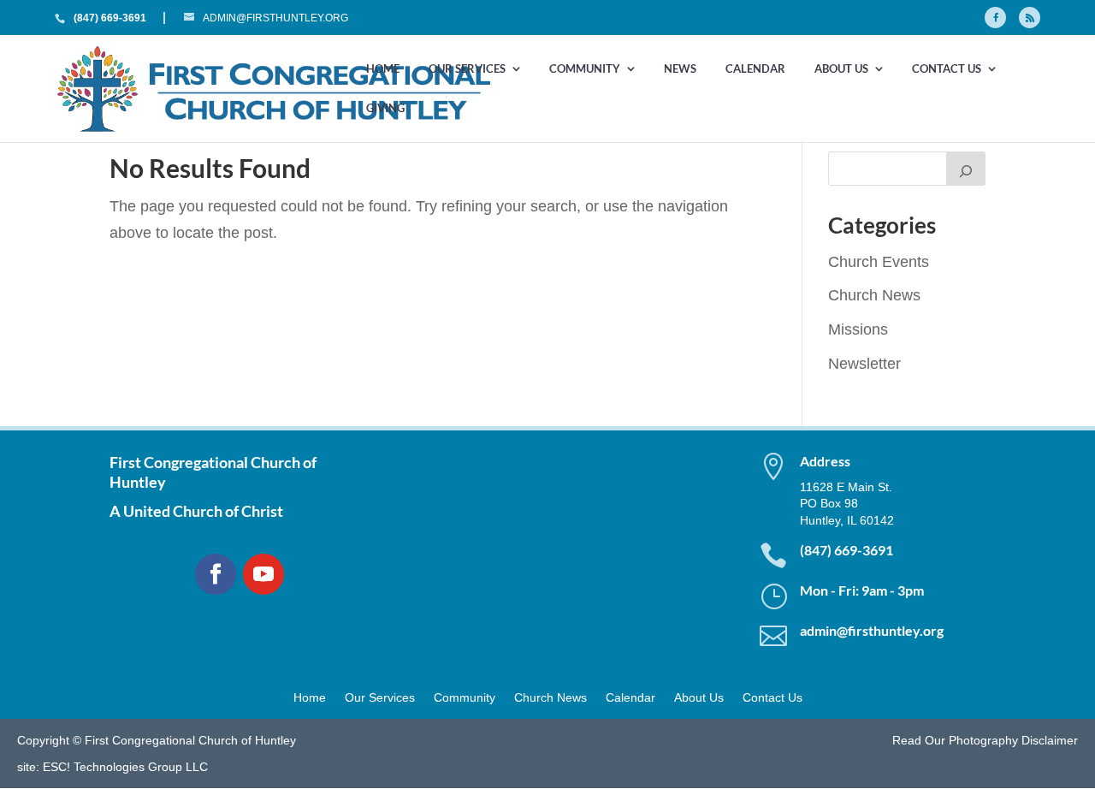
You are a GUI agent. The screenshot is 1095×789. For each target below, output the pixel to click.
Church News (874, 295)
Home (383, 69)
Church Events (878, 261)
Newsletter (864, 363)
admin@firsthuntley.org (872, 630)
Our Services (467, 69)
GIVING (385, 109)
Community (584, 69)
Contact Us (946, 69)
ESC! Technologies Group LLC (125, 767)
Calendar (755, 69)
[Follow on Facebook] (215, 574)
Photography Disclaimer (1013, 740)
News (680, 69)
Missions (858, 329)
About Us (841, 69)
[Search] (966, 168)
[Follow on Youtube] (263, 574)
